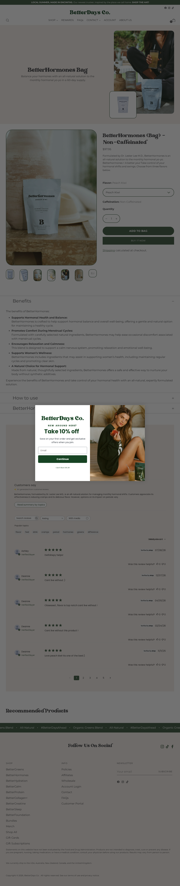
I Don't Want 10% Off (62, 468)
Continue (63, 459)
